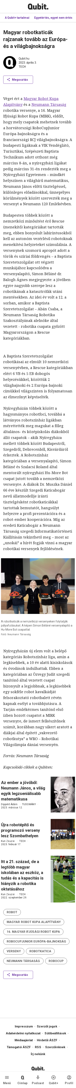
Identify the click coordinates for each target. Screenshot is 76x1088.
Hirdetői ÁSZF (47, 1040)
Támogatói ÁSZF (19, 1047)
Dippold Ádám (9, 804)
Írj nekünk (38, 1054)
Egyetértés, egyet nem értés (53, 17)
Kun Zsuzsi (8, 841)
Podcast (38, 1083)
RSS (38, 1047)
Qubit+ (53, 1083)
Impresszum (24, 1026)
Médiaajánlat (24, 1040)
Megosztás (20, 79)
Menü (7, 1083)
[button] (12, 912)
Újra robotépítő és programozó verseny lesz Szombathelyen (20, 830)
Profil (69, 1083)
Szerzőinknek (55, 1047)
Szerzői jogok (47, 1026)
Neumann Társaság (48, 104)
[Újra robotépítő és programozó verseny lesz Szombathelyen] (63, 834)
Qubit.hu (24, 58)
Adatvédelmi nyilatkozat (23, 1033)
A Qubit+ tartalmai (17, 17)
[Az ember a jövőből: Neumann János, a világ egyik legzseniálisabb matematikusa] (63, 794)
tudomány (29, 804)
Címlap (22, 1083)
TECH (22, 66)
